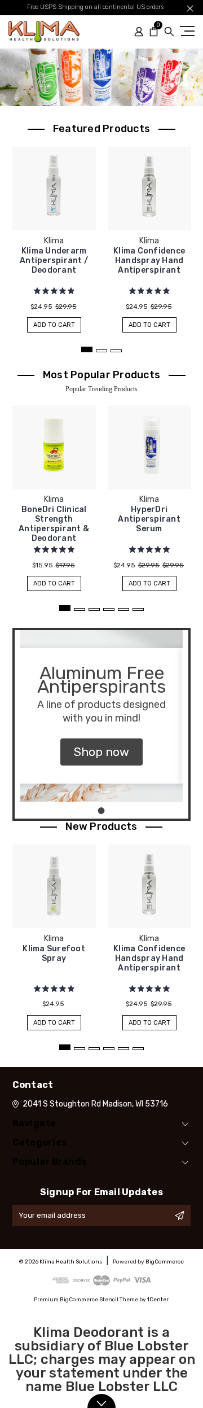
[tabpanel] (54, 234)
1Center (158, 1299)
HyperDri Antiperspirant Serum (149, 519)
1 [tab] (86, 349)
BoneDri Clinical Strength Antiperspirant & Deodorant (54, 524)
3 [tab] (116, 350)
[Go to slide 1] (101, 810)
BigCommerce (164, 1261)
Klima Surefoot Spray (54, 953)
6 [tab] (138, 609)
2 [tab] (101, 350)
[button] (101, 752)
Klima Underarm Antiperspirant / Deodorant (54, 260)
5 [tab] (123, 609)
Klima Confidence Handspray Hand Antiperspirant (149, 260)
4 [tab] (108, 609)
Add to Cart (54, 325)
